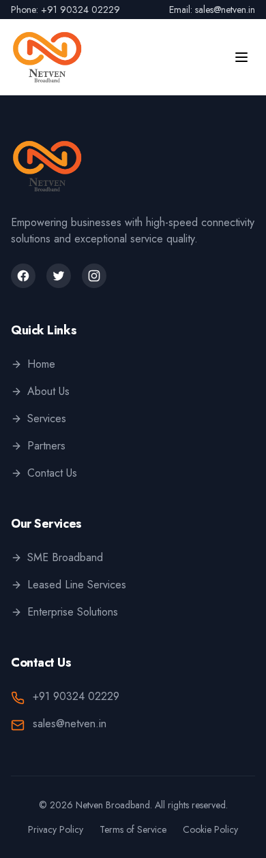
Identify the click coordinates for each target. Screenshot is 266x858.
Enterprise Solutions (72, 612)
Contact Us (52, 473)
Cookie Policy (210, 829)
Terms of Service (133, 829)
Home (41, 364)
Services (46, 418)
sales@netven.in (69, 723)
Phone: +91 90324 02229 (65, 9)
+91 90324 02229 (76, 696)
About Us (48, 391)
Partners (46, 446)
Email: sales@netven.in (212, 9)
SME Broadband (65, 557)
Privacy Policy (55, 829)
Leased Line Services (76, 584)
